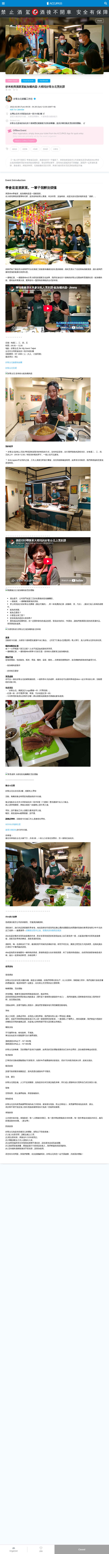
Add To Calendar (17, 109)
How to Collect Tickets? (25, 140)
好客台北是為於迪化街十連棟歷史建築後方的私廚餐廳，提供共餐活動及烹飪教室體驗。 (46, 123)
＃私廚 (35, 149)
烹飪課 (45, 149)
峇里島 (24, 149)
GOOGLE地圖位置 (13, 824)
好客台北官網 (11, 368)
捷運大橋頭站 (11, 829)
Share (99, 20)
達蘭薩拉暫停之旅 (33, 930)
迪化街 (14, 149)
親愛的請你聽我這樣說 (52, 930)
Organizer (13, 1551)
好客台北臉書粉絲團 (13, 362)
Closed (81, 1549)
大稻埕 (55, 149)
